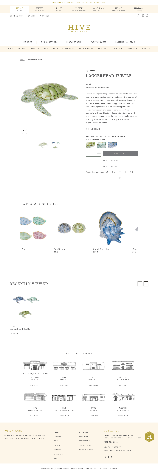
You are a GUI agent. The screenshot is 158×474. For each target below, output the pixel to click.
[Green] (101, 145)
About (56, 432)
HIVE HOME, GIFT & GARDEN (35, 374)
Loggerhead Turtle (35, 60)
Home (22, 60)
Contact (45, 16)
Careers (57, 436)
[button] (147, 15)
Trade (56, 458)
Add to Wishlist (112, 167)
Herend (90, 71)
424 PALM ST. (35, 385)
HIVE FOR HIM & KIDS (35, 378)
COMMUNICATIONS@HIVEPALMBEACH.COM (126, 438)
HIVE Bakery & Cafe (35, 409)
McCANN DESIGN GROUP (123, 409)
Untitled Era (111, 469)
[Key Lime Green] (90, 145)
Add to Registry (112, 160)
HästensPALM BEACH (123, 378)
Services (57, 449)
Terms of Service (86, 449)
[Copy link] (120, 178)
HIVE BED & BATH (93, 378)
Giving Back (58, 454)
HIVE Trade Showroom (64, 409)
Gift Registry (17, 16)
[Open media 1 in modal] (49, 99)
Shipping (89, 87)
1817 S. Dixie (123, 385)
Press (56, 441)
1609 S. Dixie (64, 385)
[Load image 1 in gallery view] (43, 145)
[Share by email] (131, 172)
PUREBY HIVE (93, 409)
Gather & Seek (92, 469)
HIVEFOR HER (64, 378)
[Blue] (112, 145)
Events (32, 16)
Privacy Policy (85, 436)
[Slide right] (146, 283)
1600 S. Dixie (123, 416)
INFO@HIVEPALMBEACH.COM (123, 435)
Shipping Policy (85, 445)
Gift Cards (83, 432)
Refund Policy (84, 441)
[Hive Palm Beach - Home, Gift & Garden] (19, 9)
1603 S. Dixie (35, 416)
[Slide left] (140, 283)
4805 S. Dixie (94, 416)
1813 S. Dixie (93, 385)
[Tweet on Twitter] (125, 172)
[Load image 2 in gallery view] (55, 145)
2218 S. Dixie (64, 416)
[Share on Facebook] (120, 172)
